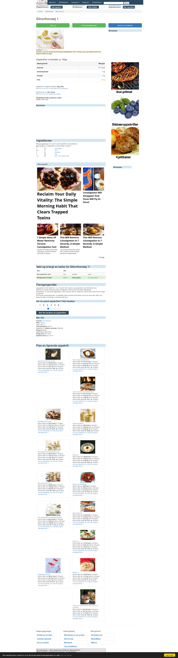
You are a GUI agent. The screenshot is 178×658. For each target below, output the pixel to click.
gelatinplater (58, 148)
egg (56, 154)
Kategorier (85, 2)
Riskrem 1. (76, 572)
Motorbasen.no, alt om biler (74, 635)
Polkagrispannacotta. (44, 574)
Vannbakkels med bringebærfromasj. (49, 452)
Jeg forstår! (170, 655)
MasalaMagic (96, 639)
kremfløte (57, 152)
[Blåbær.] (125, 111)
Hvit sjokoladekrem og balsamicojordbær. (50, 517)
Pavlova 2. (76, 541)
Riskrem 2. (76, 455)
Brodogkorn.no (96, 635)
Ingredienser (75, 2)
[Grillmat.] (125, 78)
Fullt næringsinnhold (89, 25)
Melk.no (94, 642)
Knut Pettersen (46, 321)
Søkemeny (52, 2)
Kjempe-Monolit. (77, 513)
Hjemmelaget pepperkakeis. (81, 360)
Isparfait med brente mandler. (46, 361)
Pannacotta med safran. (45, 483)
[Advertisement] (71, 120)
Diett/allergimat (63, 2)
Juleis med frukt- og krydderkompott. (83, 392)
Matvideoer (68, 642)
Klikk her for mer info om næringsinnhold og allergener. (52, 88)
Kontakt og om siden (44, 635)
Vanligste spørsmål (44, 639)
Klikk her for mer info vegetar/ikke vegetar (48, 94)
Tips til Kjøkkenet (70, 646)
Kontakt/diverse (96, 2)
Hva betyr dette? (93, 278)
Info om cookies (43, 642)
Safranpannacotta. (78, 423)
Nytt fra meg (68, 639)
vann (56, 150)
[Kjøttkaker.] (125, 143)
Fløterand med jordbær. (80, 484)
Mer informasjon (66, 655)
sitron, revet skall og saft (62, 156)
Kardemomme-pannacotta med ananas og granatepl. (85, 606)
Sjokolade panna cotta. (44, 421)
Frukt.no (44, 50)
